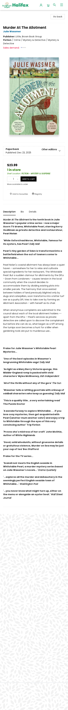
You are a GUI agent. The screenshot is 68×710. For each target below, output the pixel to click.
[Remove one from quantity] (9, 179)
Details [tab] (32, 211)
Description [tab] (9, 211)
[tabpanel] (34, 362)
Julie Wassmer (12, 31)
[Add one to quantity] (18, 179)
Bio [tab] (22, 211)
